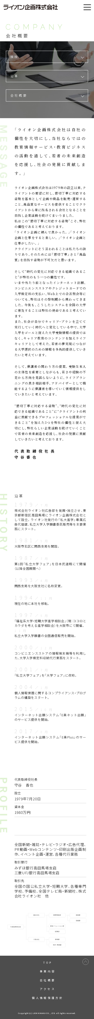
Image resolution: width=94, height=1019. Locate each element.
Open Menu (87, 7)
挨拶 (14, 56)
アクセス (47, 989)
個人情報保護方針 (47, 998)
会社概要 (18, 95)
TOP (47, 962)
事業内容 (48, 971)
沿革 (14, 76)
